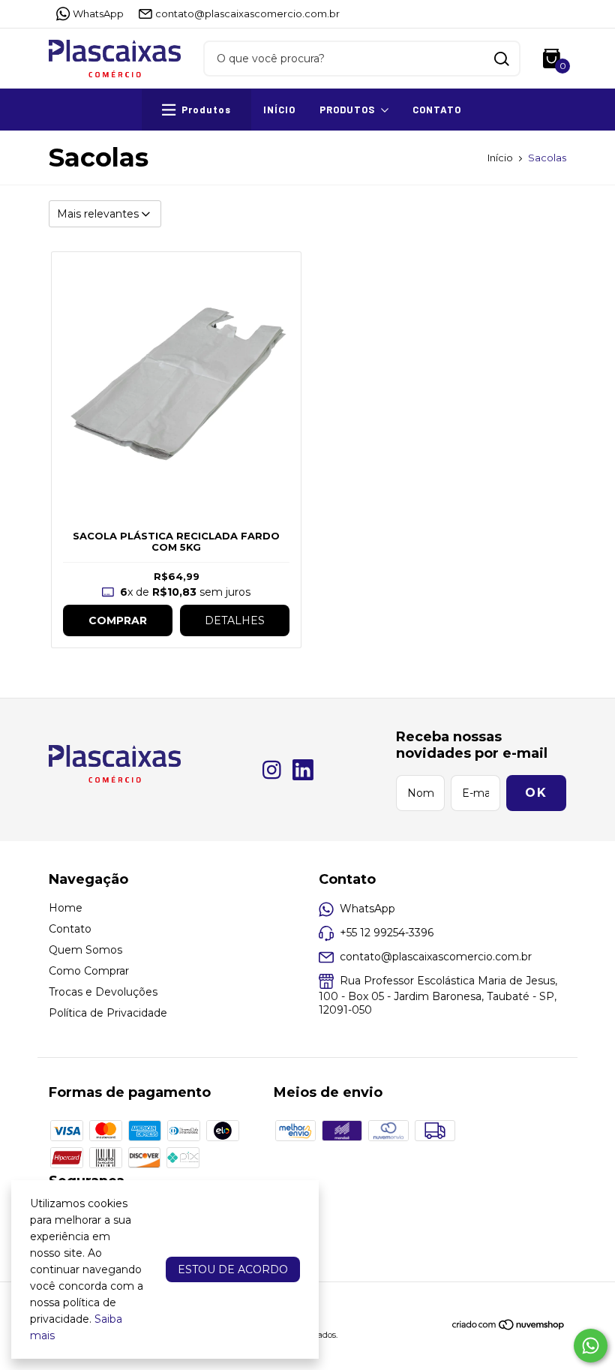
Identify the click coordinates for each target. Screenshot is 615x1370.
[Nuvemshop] (509, 1327)
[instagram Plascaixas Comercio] (271, 770)
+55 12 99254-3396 (387, 932)
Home (65, 908)
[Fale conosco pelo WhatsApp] (591, 1345)
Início (279, 110)
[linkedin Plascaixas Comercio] (303, 770)
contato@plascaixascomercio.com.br (247, 14)
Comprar (117, 620)
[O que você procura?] (501, 59)
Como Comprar (89, 971)
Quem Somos (85, 950)
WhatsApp (98, 14)
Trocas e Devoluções (103, 992)
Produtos (347, 110)
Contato (436, 110)
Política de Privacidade (108, 1013)
